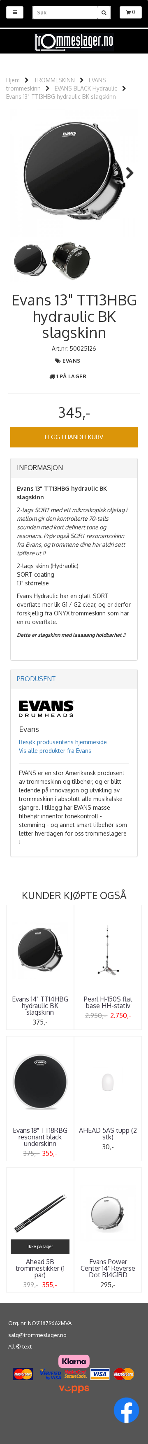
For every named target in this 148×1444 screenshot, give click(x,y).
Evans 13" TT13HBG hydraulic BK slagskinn (61, 96)
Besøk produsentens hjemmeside (63, 741)
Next (126, 173)
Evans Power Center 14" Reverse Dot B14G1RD (108, 1268)
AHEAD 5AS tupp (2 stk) (108, 1133)
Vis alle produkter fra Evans (55, 750)
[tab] (74, 468)
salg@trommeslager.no (37, 1335)
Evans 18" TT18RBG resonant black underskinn (40, 1137)
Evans (71, 360)
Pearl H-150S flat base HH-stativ (108, 1002)
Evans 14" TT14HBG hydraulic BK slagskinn (40, 1005)
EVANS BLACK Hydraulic (86, 88)
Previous (22, 173)
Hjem (13, 80)
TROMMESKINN (54, 80)
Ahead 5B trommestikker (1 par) (40, 1268)
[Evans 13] (74, 173)
